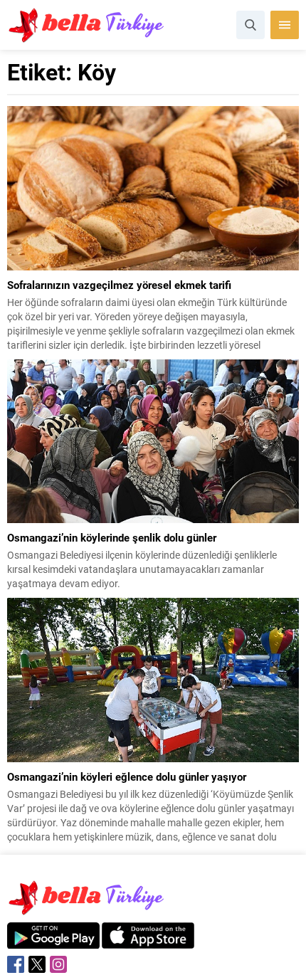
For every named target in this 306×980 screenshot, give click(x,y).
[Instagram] (58, 964)
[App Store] (148, 941)
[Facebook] (15, 964)
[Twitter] (37, 964)
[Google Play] (53, 941)
